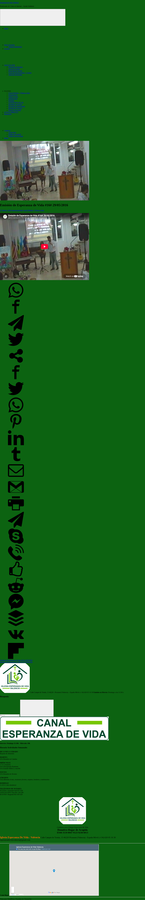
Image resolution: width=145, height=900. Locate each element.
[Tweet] (16, 347)
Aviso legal (12, 132)
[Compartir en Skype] (16, 543)
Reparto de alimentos (15, 67)
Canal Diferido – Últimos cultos (19, 93)
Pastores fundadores (15, 47)
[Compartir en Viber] (16, 560)
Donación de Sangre (15, 71)
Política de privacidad (15, 136)
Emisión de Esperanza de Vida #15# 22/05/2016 (16, 660)
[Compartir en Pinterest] (16, 429)
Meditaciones (12, 99)
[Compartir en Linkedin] (16, 445)
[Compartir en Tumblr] (16, 461)
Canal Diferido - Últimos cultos (33, 210)
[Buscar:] (10, 715)
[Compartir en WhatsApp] (16, 298)
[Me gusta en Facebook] (16, 576)
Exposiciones (12, 95)
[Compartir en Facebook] (16, 314)
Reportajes (7, 114)
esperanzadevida (17, 210)
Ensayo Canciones (14, 110)
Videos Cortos (13, 97)
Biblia (6, 138)
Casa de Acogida (14, 69)
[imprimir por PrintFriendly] (16, 511)
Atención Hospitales (15, 75)
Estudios (11, 101)
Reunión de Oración (15, 108)
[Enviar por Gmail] (16, 494)
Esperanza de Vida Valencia (9, 3)
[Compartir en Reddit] (16, 593)
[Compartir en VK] (16, 642)
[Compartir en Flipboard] (16, 658)
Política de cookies (14, 134)
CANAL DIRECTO (11, 112)
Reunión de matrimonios (16, 106)
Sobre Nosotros (9, 45)
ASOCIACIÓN (9, 65)
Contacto (7, 130)
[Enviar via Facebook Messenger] (16, 609)
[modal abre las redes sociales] (16, 363)
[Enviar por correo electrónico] (16, 478)
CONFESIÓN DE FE (15, 102)
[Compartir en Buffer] (16, 625)
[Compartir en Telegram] (16, 330)
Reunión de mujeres (15, 104)
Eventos (7, 49)
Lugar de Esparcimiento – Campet (19, 73)
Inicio (6, 28)
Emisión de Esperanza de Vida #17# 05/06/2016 (16, 662)
